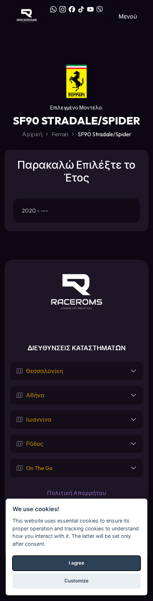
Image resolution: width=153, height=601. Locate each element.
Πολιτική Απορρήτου (76, 492)
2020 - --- (35, 210)
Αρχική (32, 134)
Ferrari (60, 134)
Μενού (127, 16)
